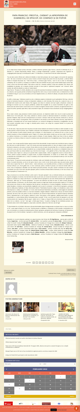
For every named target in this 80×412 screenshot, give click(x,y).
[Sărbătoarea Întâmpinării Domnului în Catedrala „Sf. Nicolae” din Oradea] (31, 307)
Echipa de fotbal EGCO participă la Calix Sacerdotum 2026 (21, 355)
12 (60, 380)
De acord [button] (53, 410)
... (19, 283)
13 (70, 380)
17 (40, 384)
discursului (25, 208)
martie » (72, 396)
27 (70, 388)
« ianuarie (8, 396)
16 (29, 384)
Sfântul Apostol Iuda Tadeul (13, 342)
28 (9, 392)
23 (29, 388)
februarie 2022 (40, 369)
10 (40, 380)
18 (50, 384)
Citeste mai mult (62, 410)
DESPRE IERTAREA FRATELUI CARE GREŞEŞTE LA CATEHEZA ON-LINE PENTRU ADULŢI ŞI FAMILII (65, 316)
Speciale (53, 21)
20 (70, 384)
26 (60, 388)
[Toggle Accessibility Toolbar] (76, 408)
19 (60, 384)
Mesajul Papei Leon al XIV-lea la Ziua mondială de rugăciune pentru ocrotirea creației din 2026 (31, 351)
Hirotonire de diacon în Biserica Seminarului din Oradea (13, 315)
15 (19, 384)
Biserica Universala (45, 21)
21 (9, 388)
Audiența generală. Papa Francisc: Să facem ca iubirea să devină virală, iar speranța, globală (48, 316)
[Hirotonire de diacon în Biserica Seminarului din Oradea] (14, 307)
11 (50, 380)
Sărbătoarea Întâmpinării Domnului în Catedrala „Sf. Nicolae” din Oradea (31, 315)
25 (50, 388)
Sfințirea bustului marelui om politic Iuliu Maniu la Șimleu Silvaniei (24, 338)
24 (40, 388)
